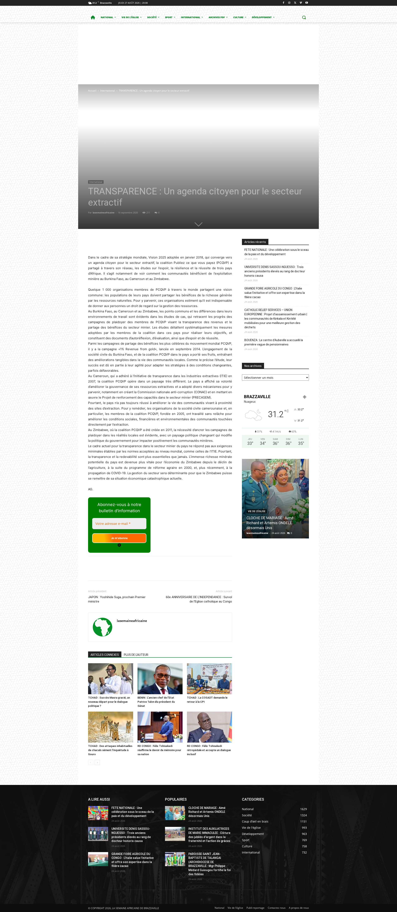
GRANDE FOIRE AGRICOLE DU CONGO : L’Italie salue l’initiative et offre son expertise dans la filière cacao (274, 293)
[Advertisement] (198, 53)
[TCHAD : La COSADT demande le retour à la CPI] (209, 678)
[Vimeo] (300, 3)
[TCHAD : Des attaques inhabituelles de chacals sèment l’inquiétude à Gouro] (110, 727)
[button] (304, 17)
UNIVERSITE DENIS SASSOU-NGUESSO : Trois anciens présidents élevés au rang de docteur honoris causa (274, 271)
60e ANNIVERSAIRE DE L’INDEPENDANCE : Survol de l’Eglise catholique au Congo (199, 599)
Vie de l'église (256, 511)
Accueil (92, 90)
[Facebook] (283, 3)
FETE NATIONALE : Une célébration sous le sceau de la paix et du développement (276, 252)
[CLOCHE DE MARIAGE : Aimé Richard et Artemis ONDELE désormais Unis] (275, 498)
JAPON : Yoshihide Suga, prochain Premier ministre (117, 599)
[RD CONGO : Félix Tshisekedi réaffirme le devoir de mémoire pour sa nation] (160, 727)
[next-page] (97, 762)
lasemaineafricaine (104, 212)
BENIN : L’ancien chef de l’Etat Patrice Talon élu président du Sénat (156, 701)
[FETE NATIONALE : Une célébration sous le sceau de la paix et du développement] (98, 813)
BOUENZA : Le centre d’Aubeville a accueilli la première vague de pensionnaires (273, 342)
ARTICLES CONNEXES (105, 654)
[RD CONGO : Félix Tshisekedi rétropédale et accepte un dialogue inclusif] (209, 727)
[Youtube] (306, 3)
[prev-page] (90, 762)
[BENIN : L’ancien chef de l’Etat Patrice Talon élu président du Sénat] (160, 678)
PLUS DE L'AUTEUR (136, 654)
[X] (295, 3)
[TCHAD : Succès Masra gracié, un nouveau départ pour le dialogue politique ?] (110, 678)
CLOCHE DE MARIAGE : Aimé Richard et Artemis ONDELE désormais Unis (269, 523)
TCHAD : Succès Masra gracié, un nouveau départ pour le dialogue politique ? (109, 701)
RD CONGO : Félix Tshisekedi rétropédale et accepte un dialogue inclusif (209, 750)
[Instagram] (289, 3)
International (107, 90)
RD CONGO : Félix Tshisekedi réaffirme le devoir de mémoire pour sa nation (159, 750)
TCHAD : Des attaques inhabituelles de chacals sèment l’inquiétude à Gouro (110, 750)
